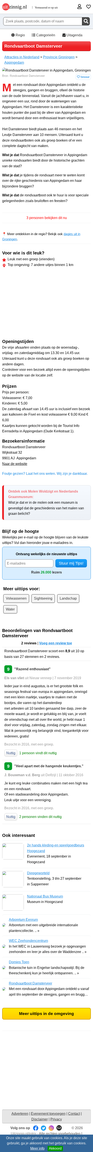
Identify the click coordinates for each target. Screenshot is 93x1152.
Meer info (37, 1148)
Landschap (68, 598)
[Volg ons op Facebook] (36, 1128)
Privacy (56, 1119)
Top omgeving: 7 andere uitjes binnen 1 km (40, 265)
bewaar (85, 77)
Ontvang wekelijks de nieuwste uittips (46, 554)
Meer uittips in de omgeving (46, 1013)
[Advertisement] (46, 304)
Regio (20, 35)
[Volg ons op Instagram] (51, 1128)
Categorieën (45, 35)
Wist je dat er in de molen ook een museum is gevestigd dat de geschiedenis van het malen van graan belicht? (46, 502)
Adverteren (19, 1113)
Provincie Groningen (59, 57)
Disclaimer (39, 1119)
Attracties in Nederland (21, 57)
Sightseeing (43, 598)
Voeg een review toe (55, 643)
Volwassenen (16, 598)
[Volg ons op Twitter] (43, 1128)
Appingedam (14, 62)
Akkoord (55, 1148)
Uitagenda (74, 35)
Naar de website (14, 464)
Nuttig (10, 753)
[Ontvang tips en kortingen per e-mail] (59, 1128)
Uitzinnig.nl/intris (23, 1133)
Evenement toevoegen (48, 1113)
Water (10, 609)
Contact (74, 1113)
